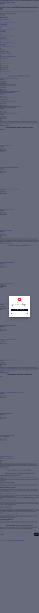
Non (19, 312)
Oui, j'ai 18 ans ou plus (19, 309)
